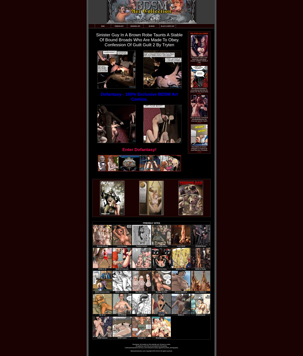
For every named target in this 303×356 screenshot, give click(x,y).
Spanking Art (135, 26)
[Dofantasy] (112, 214)
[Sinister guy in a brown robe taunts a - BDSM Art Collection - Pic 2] (162, 70)
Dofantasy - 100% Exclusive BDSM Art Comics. (139, 97)
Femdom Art (119, 26)
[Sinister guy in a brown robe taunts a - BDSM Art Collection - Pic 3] (116, 124)
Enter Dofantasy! (139, 149)
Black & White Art (167, 26)
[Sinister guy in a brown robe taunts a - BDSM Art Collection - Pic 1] (116, 70)
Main (103, 26)
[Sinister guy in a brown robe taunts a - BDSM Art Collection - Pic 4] (162, 124)
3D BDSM (151, 26)
